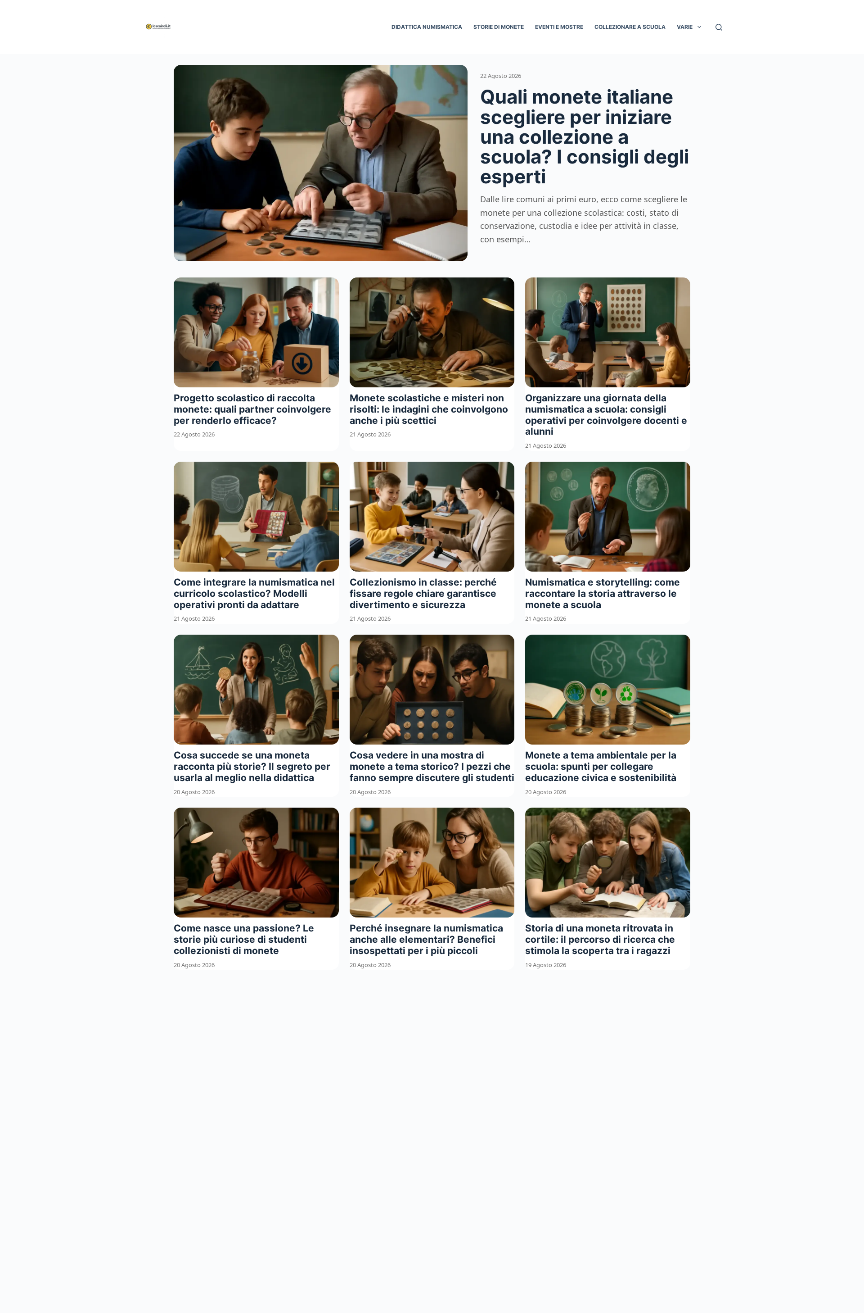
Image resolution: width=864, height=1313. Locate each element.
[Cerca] (719, 27)
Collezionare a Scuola (630, 26)
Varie (685, 26)
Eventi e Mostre (559, 26)
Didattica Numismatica (427, 26)
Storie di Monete (498, 26)
